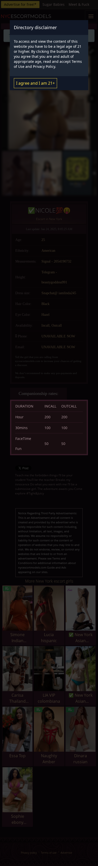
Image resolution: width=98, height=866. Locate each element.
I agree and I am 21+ (35, 83)
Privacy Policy (44, 66)
